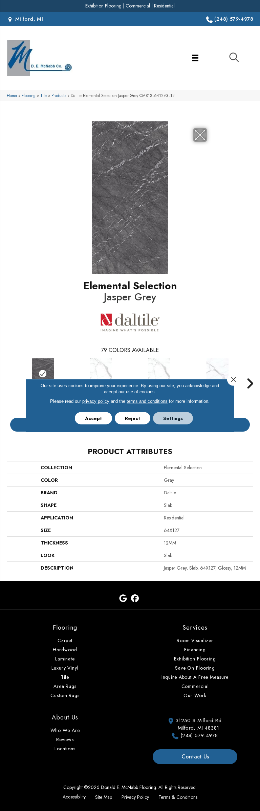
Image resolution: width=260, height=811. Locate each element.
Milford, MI (28, 19)
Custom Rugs (65, 695)
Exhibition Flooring (103, 5)
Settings (173, 418)
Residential (164, 5)
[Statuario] (101, 374)
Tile (43, 95)
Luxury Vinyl (65, 668)
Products (58, 95)
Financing (195, 649)
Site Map (103, 797)
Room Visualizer (195, 640)
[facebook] (135, 598)
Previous (10, 373)
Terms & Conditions (177, 797)
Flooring (29, 95)
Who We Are (65, 730)
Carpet (65, 640)
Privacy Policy (135, 797)
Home (12, 95)
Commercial (138, 5)
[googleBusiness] (123, 598)
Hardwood (65, 649)
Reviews (65, 739)
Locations (65, 748)
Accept (93, 418)
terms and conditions (147, 401)
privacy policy (95, 401)
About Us (65, 717)
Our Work (194, 695)
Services (195, 628)
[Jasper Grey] (43, 374)
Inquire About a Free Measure (195, 677)
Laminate (65, 658)
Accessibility (74, 796)
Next (250, 373)
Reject (132, 418)
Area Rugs (65, 686)
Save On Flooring (195, 668)
